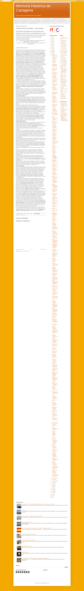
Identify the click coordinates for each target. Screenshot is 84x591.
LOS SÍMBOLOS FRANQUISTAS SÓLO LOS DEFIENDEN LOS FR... (55, 246)
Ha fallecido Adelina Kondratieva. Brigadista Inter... (54, 260)
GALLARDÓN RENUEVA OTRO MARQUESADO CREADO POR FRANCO (55, 269)
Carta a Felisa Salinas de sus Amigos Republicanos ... (55, 165)
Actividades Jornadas (64, 38)
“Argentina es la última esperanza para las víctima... (55, 118)
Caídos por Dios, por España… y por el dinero (55, 73)
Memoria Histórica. (64, 73)
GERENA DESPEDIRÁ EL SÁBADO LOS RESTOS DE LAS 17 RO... (55, 310)
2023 (52, 38)
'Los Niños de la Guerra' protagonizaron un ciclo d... (55, 450)
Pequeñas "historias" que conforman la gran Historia (54, 384)
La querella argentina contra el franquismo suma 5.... (55, 459)
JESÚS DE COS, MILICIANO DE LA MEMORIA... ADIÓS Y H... (55, 306)
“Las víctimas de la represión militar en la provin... (55, 475)
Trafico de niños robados (63, 96)
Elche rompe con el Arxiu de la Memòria (54, 352)
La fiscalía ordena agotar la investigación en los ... (55, 102)
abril (52, 488)
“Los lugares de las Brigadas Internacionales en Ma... (55, 370)
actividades (63, 37)
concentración (63, 46)
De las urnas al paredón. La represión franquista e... (54, 134)
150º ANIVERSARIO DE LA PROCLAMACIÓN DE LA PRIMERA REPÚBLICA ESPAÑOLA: (36, 528)
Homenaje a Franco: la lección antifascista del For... (54, 388)
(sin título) (23, 510)
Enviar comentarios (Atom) (25, 251)
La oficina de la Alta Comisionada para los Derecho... (54, 147)
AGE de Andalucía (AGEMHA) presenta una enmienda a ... (55, 341)
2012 (52, 54)
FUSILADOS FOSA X (46, 18)
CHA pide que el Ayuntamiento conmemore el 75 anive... (54, 181)
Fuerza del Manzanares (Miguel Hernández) (54, 446)
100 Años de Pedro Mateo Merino (55, 286)
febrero (53, 491)
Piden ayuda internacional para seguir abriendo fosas (54, 110)
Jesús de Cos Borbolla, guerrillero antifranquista (54, 328)
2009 (52, 497)
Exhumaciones (63, 55)
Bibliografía (63, 41)
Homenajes (63, 62)
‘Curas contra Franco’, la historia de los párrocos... (54, 361)
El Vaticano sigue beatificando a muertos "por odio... (54, 191)
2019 (52, 44)
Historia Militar (63, 60)
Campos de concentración (63, 43)
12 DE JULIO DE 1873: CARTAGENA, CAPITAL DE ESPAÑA (32, 516)
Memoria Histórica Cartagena (64, 69)
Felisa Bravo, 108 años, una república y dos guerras (55, 203)
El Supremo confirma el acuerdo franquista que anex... (54, 219)
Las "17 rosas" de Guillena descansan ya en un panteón (54, 236)
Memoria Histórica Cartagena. (64, 71)
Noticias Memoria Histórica (64, 79)
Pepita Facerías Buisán (54, 209)
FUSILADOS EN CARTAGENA (58, 18)
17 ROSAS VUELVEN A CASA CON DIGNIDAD (54, 224)
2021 (52, 41)
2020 (52, 42)
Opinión (62, 83)
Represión (62, 93)
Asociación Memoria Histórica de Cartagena (23, 18)
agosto (53, 482)
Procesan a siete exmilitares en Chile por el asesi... (54, 70)
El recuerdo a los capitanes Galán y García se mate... (55, 143)
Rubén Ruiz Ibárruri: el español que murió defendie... (54, 152)
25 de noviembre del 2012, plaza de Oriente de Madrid (55, 467)
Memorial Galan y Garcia (54, 412)
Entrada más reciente (19, 249)
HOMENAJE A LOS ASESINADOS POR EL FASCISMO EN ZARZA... (55, 255)
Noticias (62, 75)
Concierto (62, 47)
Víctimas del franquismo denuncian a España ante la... (54, 356)
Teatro (62, 94)
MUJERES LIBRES (25, 552)
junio (52, 485)
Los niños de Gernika (54, 438)
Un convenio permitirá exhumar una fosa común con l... (55, 89)
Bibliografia (63, 40)
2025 (52, 37)
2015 (52, 50)
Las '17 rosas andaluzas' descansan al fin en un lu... (55, 250)
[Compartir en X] (36, 213)
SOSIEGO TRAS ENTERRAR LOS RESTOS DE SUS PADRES (54, 214)
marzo (53, 489)
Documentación (63, 51)
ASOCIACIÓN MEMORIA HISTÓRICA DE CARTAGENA (55, 157)
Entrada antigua (43, 249)
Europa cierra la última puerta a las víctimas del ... (55, 419)
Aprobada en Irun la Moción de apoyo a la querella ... (54, 106)
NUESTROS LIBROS (61, 20)
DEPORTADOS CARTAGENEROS (21, 20)
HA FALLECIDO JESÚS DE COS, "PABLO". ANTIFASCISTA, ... (55, 321)
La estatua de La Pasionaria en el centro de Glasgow (55, 58)
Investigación (63, 64)
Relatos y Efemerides (64, 88)
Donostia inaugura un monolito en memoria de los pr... (55, 297)
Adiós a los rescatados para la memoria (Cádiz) (55, 429)
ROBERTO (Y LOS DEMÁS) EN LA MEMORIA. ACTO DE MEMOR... (55, 374)
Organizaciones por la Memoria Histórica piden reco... (54, 228)
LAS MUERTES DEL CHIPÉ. (26, 546)
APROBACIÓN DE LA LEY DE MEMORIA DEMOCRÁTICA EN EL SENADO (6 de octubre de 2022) (38, 504)
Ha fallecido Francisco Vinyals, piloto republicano (54, 463)
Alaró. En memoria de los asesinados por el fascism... (55, 289)
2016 (52, 48)
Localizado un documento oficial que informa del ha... (55, 173)
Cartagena (62, 45)
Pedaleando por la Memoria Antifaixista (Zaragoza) (55, 472)
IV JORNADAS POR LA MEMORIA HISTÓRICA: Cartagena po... (55, 455)
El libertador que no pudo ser (54, 325)
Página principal (37, 18)
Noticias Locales (63, 76)
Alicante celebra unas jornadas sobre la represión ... (54, 275)
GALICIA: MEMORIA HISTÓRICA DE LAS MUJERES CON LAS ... (55, 186)
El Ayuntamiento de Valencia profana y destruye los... (54, 408)
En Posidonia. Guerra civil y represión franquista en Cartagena (64, 110)
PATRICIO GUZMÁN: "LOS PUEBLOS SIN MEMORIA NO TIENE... (55, 282)
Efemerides (17, 22)
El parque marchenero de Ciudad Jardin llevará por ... (55, 177)
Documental (63, 52)
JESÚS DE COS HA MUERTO (54, 314)
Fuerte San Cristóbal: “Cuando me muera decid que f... (54, 404)
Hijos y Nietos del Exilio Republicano (64, 114)
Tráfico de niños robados (63, 98)
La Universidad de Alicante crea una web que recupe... (55, 293)
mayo (53, 486)
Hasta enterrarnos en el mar (55, 206)
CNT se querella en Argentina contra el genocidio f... (54, 195)
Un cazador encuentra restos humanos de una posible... (55, 336)
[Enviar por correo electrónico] (34, 213)
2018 (52, 45)
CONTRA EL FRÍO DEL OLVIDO (49, 20)
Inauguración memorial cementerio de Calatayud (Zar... (55, 232)
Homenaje (62, 61)
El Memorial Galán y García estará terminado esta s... (55, 393)
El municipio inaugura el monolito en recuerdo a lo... (54, 139)
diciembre (53, 55)
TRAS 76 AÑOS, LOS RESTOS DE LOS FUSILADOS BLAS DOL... (54, 441)
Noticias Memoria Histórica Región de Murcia (64, 81)
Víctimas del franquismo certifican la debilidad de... (54, 97)
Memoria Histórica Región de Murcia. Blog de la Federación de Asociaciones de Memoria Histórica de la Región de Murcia (64, 118)
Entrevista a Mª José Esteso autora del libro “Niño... (54, 415)
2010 (52, 495)
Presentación (63, 86)
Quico (62, 87)
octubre (53, 479)
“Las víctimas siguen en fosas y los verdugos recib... (55, 265)
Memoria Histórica (64, 66)
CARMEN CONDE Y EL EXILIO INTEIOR (28, 540)
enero (53, 492)
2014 (52, 51)
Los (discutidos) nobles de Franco (54, 62)
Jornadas (62, 65)
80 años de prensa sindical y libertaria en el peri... (55, 425)
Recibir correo (24, 22)
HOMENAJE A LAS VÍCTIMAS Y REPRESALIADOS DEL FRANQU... (55, 379)
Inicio (32, 249)
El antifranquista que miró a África (54, 317)
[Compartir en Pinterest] (39, 213)
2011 (52, 494)
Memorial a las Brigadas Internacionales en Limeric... (55, 169)
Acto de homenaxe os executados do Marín (55, 85)
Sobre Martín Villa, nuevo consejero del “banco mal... (55, 122)
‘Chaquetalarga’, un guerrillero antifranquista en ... (54, 65)
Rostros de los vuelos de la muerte (54, 349)
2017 (52, 47)
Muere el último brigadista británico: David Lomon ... (55, 161)
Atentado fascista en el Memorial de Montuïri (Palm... (54, 93)
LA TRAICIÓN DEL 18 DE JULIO (27, 522)
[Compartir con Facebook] (38, 213)
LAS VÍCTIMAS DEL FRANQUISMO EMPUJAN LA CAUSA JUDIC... (55, 365)
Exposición (63, 57)
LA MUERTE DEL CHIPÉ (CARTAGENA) (28, 534)
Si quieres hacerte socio (33, 22)
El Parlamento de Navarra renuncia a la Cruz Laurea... (54, 130)
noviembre (53, 478)
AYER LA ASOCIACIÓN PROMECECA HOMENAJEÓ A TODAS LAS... (55, 241)
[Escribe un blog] (35, 213)
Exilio (62, 56)
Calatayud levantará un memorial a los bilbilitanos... (54, 397)
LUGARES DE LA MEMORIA (35, 20)
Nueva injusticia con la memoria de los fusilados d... (55, 114)
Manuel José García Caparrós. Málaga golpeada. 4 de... (54, 434)
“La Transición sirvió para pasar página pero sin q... (54, 126)
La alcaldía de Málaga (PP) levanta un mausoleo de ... (55, 77)
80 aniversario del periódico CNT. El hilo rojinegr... (55, 278)
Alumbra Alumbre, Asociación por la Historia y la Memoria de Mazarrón (64, 104)
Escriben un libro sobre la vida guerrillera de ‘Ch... (54, 345)
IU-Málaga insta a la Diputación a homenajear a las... (54, 332)
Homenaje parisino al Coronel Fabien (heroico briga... (55, 81)
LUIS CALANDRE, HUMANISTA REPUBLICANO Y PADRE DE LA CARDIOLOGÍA (35, 558)
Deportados (63, 50)
